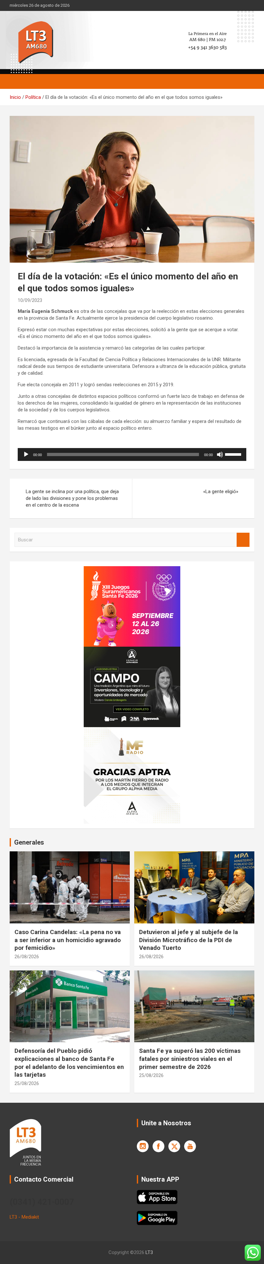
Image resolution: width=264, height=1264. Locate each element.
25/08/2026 (26, 1083)
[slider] (234, 454)
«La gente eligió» (220, 491)
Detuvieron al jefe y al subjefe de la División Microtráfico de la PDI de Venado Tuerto (188, 939)
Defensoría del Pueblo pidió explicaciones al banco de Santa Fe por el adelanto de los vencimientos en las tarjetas (69, 1062)
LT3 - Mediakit (24, 1217)
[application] (132, 454)
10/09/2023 (30, 300)
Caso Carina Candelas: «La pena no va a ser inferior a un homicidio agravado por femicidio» (67, 939)
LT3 (149, 1252)
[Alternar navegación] (18, 81)
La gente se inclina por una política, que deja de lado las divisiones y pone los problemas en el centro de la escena (72, 498)
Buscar (243, 540)
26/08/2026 (26, 956)
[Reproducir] (26, 454)
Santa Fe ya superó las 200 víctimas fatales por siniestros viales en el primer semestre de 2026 (189, 1058)
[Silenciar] (220, 454)
